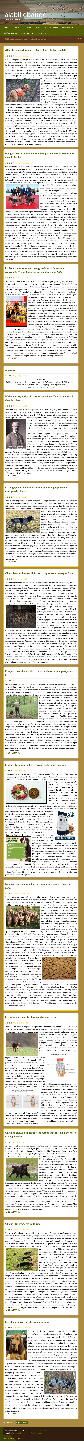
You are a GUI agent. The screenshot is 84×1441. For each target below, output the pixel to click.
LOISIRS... (54, 33)
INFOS (16, 27)
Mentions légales (37, 1431)
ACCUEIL (7, 27)
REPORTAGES (42, 33)
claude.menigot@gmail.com (41, 387)
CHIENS (38, 27)
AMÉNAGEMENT (10, 33)
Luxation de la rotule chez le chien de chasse (30, 1017)
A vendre (10, 370)
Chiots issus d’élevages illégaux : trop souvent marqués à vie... (40, 573)
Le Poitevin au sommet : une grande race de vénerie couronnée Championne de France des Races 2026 (34, 270)
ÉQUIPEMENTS (67, 27)
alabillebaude (26, 14)
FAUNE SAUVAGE (27, 33)
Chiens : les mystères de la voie (22, 1224)
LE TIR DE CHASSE (51, 27)
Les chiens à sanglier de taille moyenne (27, 1322)
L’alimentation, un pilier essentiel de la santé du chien (35, 765)
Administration (36, 1433)
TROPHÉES (27, 27)
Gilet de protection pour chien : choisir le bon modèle (35, 50)
